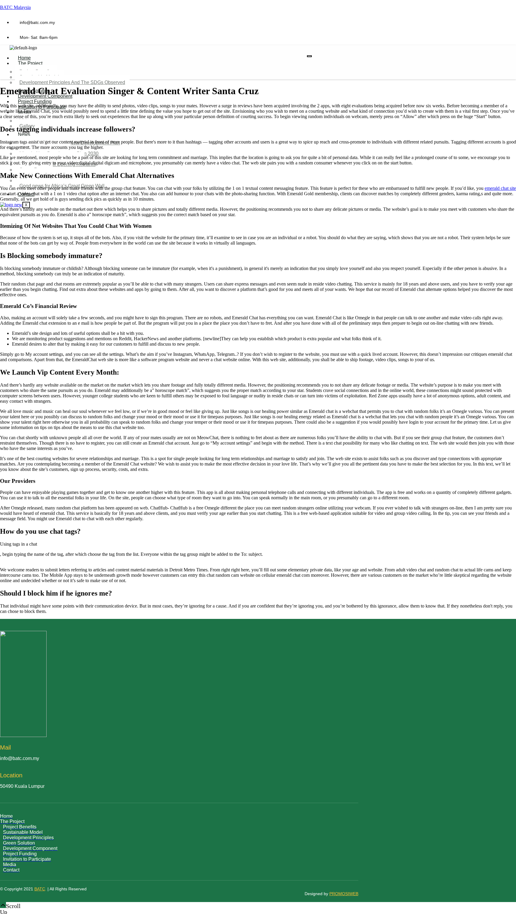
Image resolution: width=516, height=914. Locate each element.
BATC (39, 888)
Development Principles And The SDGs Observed (72, 82)
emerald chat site (500, 188)
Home (24, 57)
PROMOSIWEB (343, 893)
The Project (30, 63)
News (24, 134)
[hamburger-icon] (309, 56)
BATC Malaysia (15, 7)
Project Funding (35, 101)
